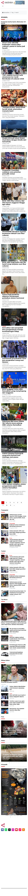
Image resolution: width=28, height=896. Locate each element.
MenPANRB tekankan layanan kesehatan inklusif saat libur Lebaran (14, 233)
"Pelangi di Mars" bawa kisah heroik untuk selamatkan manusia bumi (13, 109)
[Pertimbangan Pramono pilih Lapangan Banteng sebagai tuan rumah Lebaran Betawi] (4, 647)
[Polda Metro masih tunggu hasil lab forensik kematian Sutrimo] (14, 672)
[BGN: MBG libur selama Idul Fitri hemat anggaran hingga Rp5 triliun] (14, 191)
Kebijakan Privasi (20, 870)
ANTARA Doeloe (5, 867)
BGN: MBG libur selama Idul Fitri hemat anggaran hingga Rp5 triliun (13, 202)
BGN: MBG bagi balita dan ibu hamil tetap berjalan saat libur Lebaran (14, 264)
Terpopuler (4, 510)
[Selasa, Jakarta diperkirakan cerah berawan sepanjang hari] (4, 688)
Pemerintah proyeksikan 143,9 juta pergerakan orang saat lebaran (14, 360)
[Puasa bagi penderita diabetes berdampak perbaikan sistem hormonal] (14, 285)
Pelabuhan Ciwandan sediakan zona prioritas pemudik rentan (11, 172)
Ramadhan (6, 12)
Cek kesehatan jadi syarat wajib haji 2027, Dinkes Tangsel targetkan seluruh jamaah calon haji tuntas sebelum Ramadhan (17, 542)
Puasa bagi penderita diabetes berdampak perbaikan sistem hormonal (13, 296)
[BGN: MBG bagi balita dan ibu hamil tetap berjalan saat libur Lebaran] (14, 252)
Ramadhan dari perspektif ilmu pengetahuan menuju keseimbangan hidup (12, 329)
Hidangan (18, 840)
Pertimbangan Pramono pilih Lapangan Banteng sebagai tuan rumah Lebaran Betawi (17, 646)
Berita (17, 834)
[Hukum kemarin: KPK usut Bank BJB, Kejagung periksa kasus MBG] (4, 533)
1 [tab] (9, 739)
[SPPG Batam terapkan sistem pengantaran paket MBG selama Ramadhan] (14, 474)
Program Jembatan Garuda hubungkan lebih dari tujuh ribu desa (13, 756)
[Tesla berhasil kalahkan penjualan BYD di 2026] (4, 654)
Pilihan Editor (5, 660)
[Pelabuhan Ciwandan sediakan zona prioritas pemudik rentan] (14, 160)
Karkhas (3, 856)
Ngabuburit (18, 837)
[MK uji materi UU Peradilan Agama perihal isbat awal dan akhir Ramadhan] (4, 631)
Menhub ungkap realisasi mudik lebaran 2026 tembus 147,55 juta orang (17, 639)
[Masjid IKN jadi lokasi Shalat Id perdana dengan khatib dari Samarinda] (14, 128)
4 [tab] (16, 739)
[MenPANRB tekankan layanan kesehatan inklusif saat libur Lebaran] (14, 222)
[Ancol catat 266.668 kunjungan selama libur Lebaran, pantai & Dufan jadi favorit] (14, 33)
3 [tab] (14, 739)
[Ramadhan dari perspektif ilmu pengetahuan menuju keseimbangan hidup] (14, 317)
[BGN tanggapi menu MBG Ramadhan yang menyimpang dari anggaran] (14, 379)
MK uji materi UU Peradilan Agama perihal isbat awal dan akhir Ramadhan (17, 630)
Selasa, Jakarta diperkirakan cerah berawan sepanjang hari (17, 688)
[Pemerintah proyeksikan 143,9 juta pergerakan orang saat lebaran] (14, 349)
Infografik (12, 523)
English (17, 850)
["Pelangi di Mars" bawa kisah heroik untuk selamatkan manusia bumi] (14, 97)
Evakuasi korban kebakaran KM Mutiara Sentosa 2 (13, 811)
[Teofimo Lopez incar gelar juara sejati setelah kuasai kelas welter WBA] (4, 703)
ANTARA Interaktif (6, 862)
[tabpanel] (14, 729)
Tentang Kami (19, 875)
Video (11, 635)
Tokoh (17, 845)
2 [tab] (12, 739)
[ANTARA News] (7, 2)
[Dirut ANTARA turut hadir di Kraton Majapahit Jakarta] (4, 696)
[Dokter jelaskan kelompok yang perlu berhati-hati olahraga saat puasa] (14, 444)
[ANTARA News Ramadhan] (9, 825)
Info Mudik (18, 842)
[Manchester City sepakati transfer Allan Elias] (4, 710)
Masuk (17, 862)
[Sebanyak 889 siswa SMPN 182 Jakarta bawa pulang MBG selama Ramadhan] (14, 411)
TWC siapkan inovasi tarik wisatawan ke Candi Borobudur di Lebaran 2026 (13, 77)
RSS (16, 883)
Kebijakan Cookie (20, 872)
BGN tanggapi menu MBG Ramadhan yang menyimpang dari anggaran (14, 391)
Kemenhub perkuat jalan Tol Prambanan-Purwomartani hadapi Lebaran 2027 (17, 592)
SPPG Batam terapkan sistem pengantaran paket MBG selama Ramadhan (14, 486)
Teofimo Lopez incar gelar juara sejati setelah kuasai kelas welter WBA (16, 702)
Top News (4, 599)
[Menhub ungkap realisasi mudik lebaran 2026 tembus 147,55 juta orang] (4, 638)
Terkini (3, 551)
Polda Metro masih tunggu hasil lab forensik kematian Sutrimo (11, 681)
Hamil (16, 12)
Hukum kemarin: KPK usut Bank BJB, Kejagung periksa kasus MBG (17, 532)
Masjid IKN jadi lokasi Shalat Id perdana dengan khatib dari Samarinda (14, 140)
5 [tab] (18, 739)
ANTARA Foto (19, 885)
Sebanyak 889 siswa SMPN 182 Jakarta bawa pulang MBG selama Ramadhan (13, 423)
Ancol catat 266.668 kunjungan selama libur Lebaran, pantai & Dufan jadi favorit (13, 45)
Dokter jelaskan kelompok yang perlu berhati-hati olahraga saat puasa (12, 455)
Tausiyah (17, 847)
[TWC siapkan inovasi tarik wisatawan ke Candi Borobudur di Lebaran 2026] (14, 65)
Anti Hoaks (4, 859)
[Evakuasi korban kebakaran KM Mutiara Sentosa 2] (4, 526)
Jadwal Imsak (19, 853)
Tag (12, 12)
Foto (10, 538)
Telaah (4, 326)
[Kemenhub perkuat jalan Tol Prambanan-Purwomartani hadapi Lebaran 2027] (4, 593)
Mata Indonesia (5, 864)
